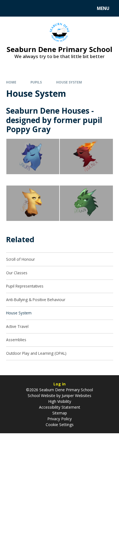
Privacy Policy (59, 418)
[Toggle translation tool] (25, 8)
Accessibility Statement (59, 407)
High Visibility (59, 401)
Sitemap (59, 413)
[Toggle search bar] (11, 8)
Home (11, 82)
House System (69, 82)
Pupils (36, 82)
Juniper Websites (76, 395)
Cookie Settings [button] (60, 424)
